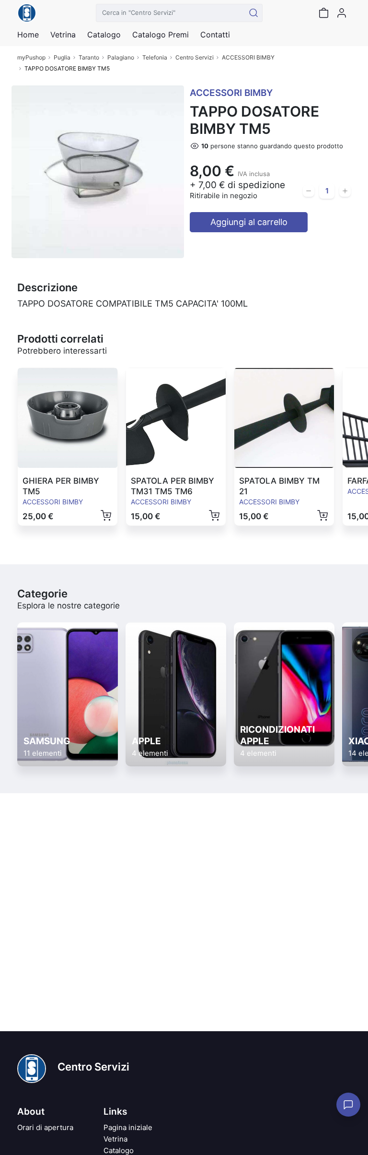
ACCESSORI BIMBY (248, 57)
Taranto (89, 57)
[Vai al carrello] (323, 13)
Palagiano (120, 57)
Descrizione (47, 287)
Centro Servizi (194, 57)
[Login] (342, 13)
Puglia (62, 57)
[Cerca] (253, 13)
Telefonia (154, 57)
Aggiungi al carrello (249, 222)
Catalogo (104, 34)
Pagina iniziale (128, 1127)
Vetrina (115, 1138)
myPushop (31, 57)
